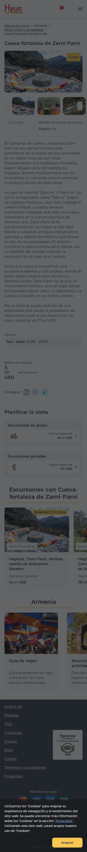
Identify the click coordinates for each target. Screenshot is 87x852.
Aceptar (67, 843)
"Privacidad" (64, 821)
